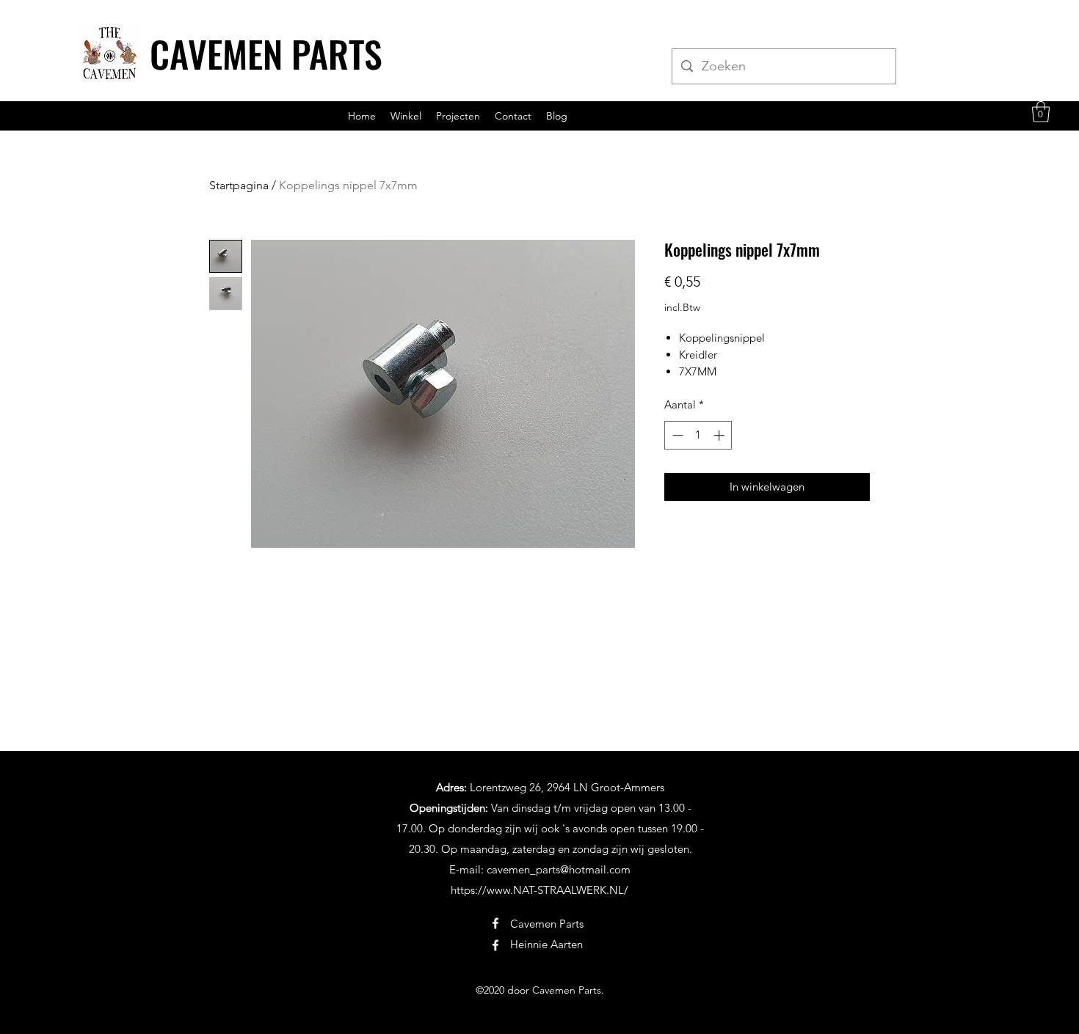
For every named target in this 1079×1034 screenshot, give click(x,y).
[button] (1041, 111)
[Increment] (720, 435)
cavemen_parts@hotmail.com (559, 869)
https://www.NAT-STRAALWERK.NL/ (539, 890)
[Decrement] (676, 435)
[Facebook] (495, 923)
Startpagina (239, 185)
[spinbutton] (698, 435)
